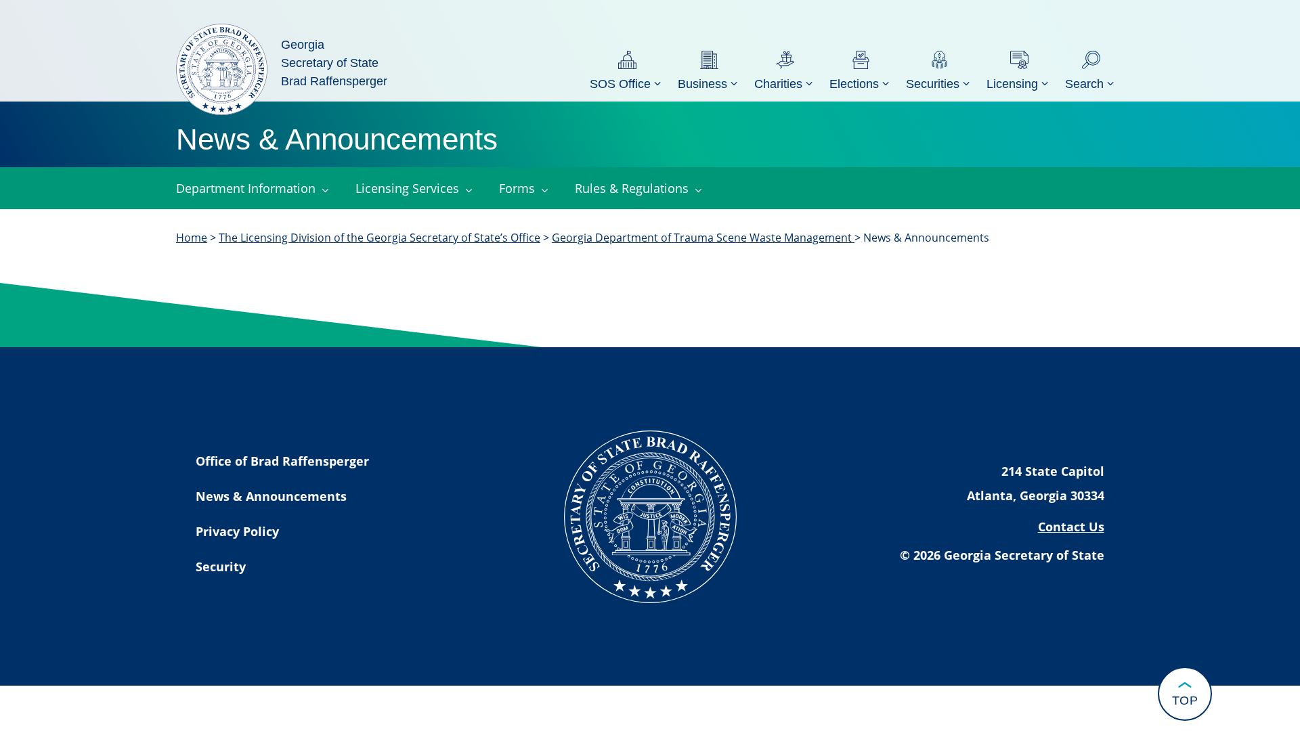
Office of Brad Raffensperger (282, 461)
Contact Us (1071, 526)
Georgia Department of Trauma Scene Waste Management (703, 237)
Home (191, 237)
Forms (517, 188)
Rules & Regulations (632, 188)
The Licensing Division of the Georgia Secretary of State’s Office (379, 237)
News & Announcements (271, 496)
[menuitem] (627, 69)
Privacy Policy (237, 531)
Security (221, 566)
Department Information (246, 188)
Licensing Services (407, 188)
